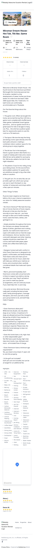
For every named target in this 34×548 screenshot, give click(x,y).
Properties (23, 522)
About (29, 522)
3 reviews (16, 57)
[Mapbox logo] (8, 483)
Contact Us (18, 528)
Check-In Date (10, 63)
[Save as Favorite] (11, 37)
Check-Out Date (24, 63)
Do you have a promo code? (12, 83)
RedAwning (21, 547)
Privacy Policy (5, 547)
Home (17, 522)
